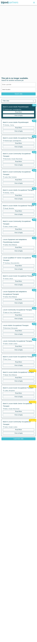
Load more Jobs (18, 439)
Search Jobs (18, 94)
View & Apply (18, 115)
